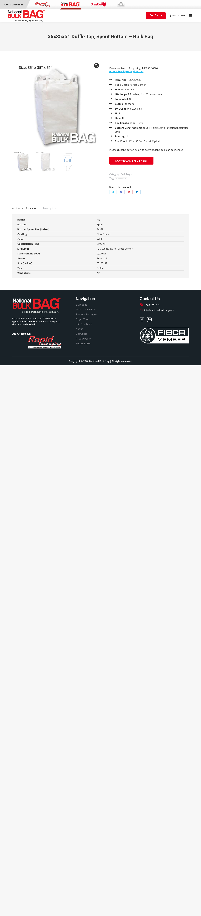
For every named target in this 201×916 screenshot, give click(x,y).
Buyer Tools (82, 319)
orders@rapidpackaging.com (126, 71)
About (79, 328)
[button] (96, 65)
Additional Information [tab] (24, 208)
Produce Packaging (86, 314)
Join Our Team (84, 324)
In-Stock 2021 (121, 179)
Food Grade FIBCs (85, 309)
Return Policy (83, 343)
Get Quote (81, 333)
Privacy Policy (83, 338)
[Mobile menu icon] (191, 16)
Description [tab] (49, 208)
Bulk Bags (81, 304)
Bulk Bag (126, 174)
